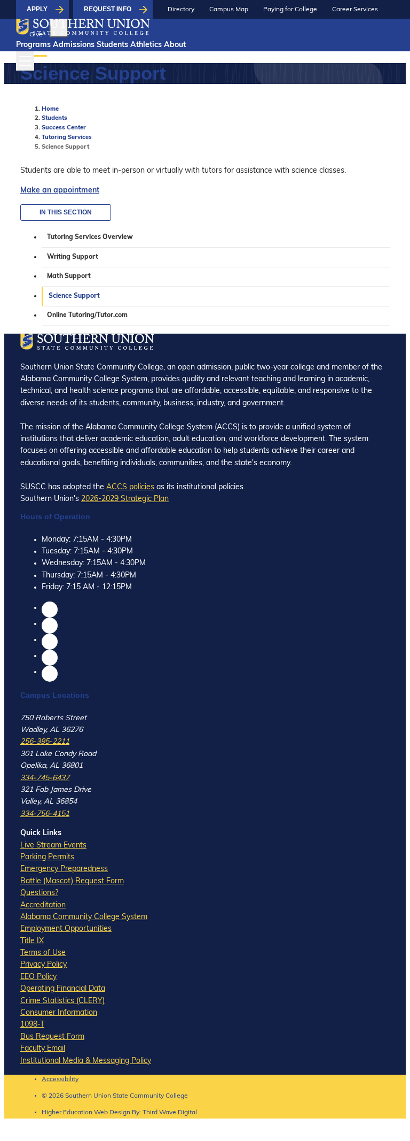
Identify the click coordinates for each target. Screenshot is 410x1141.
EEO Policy (38, 977)
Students (112, 45)
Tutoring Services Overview (90, 237)
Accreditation (43, 905)
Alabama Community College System (83, 917)
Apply (37, 9)
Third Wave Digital (170, 1112)
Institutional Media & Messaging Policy (85, 1061)
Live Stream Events (53, 846)
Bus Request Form (52, 1037)
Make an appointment (59, 191)
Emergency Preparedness (64, 869)
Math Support (69, 276)
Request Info (107, 9)
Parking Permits (47, 857)
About (175, 45)
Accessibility (60, 1079)
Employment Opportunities (66, 929)
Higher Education (67, 1112)
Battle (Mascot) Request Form (72, 881)
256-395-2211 (44, 742)
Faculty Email (42, 1049)
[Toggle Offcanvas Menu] (25, 61)
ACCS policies (130, 487)
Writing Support (72, 257)
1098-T (32, 1025)
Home (50, 109)
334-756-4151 (44, 814)
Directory (181, 9)
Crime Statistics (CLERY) (62, 1001)
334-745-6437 (44, 778)
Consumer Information (58, 1013)
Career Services (355, 9)
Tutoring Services (67, 138)
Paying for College (290, 9)
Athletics (146, 45)
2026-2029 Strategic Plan (125, 499)
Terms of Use (43, 953)
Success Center (64, 128)
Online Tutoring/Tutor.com (87, 315)
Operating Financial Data (62, 989)
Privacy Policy (43, 965)
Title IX (32, 941)
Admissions (73, 45)
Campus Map (228, 9)
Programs (33, 45)
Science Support (74, 296)
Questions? (39, 893)
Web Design (112, 1112)
